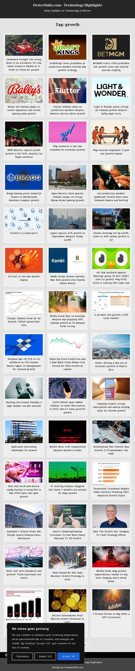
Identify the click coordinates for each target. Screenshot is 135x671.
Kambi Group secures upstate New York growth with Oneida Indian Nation (67, 280)
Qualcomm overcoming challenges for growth (24, 448)
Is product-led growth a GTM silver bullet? (111, 316)
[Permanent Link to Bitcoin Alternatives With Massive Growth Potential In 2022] (67, 600)
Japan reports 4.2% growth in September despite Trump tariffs (67, 236)
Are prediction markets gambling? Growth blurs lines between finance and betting (111, 197)
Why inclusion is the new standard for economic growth (67, 148)
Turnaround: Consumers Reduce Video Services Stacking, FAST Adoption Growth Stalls (111, 492)
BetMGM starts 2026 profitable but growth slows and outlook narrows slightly (111, 67)
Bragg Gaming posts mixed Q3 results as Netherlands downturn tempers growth (24, 197)
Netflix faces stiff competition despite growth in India (67, 448)
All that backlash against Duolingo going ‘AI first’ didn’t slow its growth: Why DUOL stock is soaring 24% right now (111, 278)
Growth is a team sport (24, 233)
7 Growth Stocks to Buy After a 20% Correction (111, 615)
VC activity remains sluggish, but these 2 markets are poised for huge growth (67, 490)
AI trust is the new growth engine (24, 278)
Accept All (68, 656)
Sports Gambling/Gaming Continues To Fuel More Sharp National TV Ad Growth (67, 535)
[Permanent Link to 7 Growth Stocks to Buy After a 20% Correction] (111, 599)
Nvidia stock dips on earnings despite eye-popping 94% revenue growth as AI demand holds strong (67, 321)
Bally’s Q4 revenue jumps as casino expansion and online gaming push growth (23, 110)
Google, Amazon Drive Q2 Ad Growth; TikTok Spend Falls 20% (23, 322)
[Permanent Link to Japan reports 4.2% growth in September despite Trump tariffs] (67, 218)
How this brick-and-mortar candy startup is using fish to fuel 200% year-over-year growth (24, 491)
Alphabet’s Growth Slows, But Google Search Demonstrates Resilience (24, 535)
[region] (45, 643)
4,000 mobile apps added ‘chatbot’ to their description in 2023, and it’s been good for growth (67, 407)
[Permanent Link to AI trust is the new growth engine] (24, 260)
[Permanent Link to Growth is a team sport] (24, 218)
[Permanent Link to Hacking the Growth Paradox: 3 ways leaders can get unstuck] (24, 388)
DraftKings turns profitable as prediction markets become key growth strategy (67, 67)
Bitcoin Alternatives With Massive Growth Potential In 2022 (67, 619)
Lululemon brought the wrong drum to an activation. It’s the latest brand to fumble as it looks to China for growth (23, 65)
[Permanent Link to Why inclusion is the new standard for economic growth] (67, 132)
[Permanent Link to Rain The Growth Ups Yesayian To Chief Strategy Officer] (111, 516)
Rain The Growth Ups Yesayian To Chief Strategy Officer (111, 533)
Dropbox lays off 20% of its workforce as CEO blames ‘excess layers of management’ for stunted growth (24, 364)
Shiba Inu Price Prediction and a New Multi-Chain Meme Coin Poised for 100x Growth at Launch (67, 364)
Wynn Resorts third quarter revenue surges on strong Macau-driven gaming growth (67, 197)
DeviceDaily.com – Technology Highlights (67, 5)
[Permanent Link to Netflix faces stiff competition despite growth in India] (67, 431)
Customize (22, 656)
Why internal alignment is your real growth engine (111, 151)
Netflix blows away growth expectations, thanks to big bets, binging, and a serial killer (111, 576)
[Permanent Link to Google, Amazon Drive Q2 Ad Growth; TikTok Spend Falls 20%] (24, 303)
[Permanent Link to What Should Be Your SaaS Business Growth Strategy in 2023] (67, 557)
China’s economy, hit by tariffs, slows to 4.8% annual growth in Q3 (111, 236)
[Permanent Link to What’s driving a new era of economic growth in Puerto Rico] (111, 346)
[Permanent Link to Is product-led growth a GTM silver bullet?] (111, 301)
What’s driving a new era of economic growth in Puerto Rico (111, 366)
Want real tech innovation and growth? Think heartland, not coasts (23, 574)
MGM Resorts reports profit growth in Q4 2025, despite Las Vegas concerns (24, 153)
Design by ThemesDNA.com (67, 667)
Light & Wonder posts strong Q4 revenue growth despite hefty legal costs (111, 110)
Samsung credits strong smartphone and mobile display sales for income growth (111, 407)
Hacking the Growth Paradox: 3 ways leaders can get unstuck (24, 404)
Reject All (45, 656)
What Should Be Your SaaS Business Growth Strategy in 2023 (67, 576)
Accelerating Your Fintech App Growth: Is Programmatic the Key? (111, 450)
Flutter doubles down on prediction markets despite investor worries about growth (67, 110)
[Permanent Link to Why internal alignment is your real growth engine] (111, 134)
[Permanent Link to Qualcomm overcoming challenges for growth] (24, 431)
